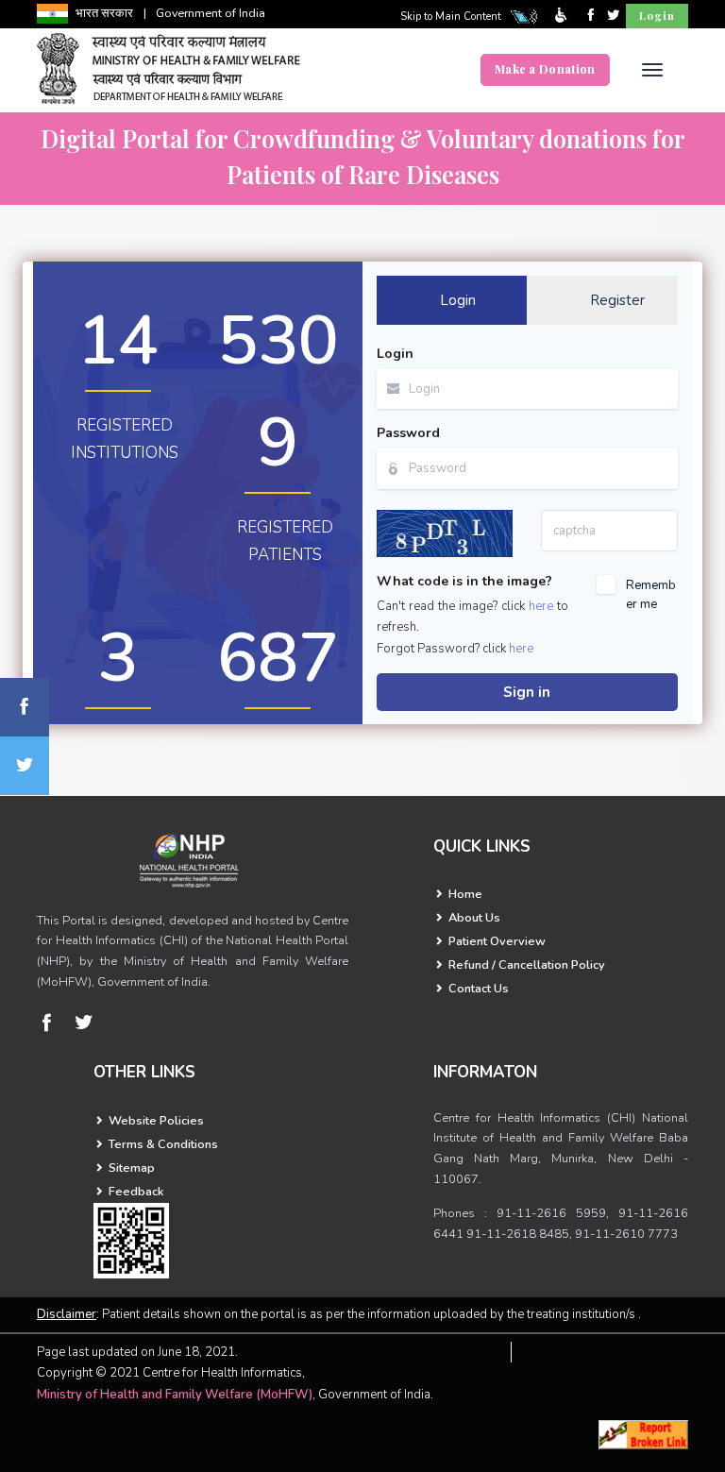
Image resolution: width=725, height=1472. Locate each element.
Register (617, 300)
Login (657, 15)
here (541, 606)
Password (408, 433)
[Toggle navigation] (653, 70)
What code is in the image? (464, 581)
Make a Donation (545, 68)
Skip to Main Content (450, 16)
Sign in (526, 692)
